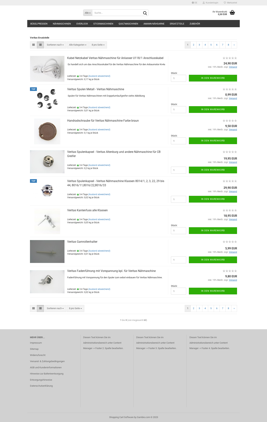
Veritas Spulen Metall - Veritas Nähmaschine (95, 89)
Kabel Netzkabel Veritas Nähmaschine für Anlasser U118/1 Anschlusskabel (115, 58)
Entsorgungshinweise (41, 379)
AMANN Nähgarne (153, 23)
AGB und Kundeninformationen (46, 367)
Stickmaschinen (103, 23)
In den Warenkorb (213, 78)
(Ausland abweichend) (99, 76)
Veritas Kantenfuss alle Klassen (87, 210)
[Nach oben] (257, 416)
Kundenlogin (211, 2)
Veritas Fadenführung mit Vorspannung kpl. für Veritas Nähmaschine (111, 271)
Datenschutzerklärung (41, 385)
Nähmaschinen (62, 23)
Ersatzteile (177, 23)
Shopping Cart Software (121, 417)
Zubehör (195, 23)
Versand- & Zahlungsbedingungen (47, 361)
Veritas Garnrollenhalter (82, 241)
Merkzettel (231, 2)
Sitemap (34, 349)
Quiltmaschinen (128, 23)
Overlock (82, 23)
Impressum (36, 342)
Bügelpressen (38, 23)
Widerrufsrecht (37, 355)
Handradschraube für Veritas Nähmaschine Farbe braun (103, 120)
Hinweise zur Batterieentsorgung (46, 373)
